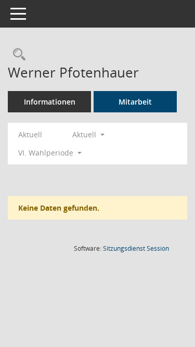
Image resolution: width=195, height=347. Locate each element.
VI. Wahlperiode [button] (46, 153)
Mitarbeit (135, 102)
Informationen (49, 102)
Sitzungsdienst (136, 248)
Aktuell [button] (85, 134)
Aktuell (30, 134)
